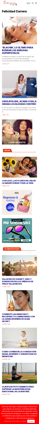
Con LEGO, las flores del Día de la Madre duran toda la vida (19, 181)
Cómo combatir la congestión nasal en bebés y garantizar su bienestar (19, 354)
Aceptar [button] (31, 421)
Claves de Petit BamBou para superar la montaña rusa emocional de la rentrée (18, 389)
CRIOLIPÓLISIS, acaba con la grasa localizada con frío (19, 103)
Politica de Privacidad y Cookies (15, 421)
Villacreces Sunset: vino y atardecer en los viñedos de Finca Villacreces (17, 281)
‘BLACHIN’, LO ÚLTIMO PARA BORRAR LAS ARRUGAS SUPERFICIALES (17, 50)
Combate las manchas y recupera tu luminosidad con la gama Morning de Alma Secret (18, 318)
